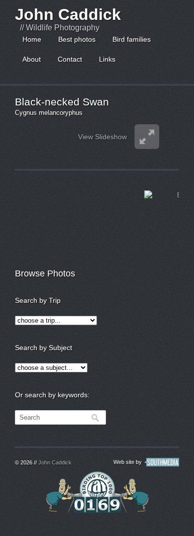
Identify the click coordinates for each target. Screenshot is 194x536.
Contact (70, 59)
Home (31, 39)
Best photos (77, 39)
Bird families (131, 39)
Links (107, 59)
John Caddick (68, 14)
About (31, 59)
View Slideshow (102, 137)
